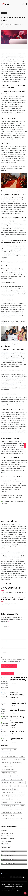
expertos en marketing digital (17, 154)
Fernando (13, 683)
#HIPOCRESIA (5, 762)
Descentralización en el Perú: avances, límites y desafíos (18, 702)
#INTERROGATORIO (16, 762)
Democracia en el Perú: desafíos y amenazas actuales (16, 723)
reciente (7, 673)
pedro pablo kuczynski (7, 818)
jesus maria (18, 802)
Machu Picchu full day (6, 841)
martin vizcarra (17, 812)
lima (3, 809)
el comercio (21, 795)
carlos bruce (23, 785)
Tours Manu (4, 830)
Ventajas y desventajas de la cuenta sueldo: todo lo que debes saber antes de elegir (18, 679)
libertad (22, 805)
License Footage (12, 890)
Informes (4, 13)
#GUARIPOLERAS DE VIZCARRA (18, 759)
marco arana (10, 809)
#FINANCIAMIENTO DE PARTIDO (9, 756)
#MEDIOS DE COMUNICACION (9, 772)
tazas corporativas (13, 426)
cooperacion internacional (8, 792)
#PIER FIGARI (5, 779)
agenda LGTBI (21, 782)
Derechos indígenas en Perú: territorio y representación (18, 709)
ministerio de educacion (8, 815)
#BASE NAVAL (5, 749)
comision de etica (6, 789)
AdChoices (4, 886)
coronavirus (20, 792)
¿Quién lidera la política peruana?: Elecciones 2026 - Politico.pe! (13, 598)
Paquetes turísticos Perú (7, 838)
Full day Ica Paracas (6, 844)
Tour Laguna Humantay (6, 836)
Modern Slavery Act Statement (15, 886)
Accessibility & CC (19, 884)
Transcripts (4, 890)
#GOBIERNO (5, 759)
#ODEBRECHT (15, 776)
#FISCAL (22, 756)
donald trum (12, 795)
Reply (2, 590)
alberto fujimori (6, 785)
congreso (15, 789)
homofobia (4, 802)
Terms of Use (11, 884)
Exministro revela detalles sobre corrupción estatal (17, 730)
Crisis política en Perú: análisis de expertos (16, 739)
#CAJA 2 (13, 749)
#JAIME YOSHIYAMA (7, 766)
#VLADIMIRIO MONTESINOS (8, 782)
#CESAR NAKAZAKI (6, 753)
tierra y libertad (19, 818)
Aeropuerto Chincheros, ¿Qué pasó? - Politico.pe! (11, 587)
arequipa (14, 785)
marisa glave (19, 809)
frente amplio (5, 799)
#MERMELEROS (5, 776)
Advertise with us (6, 888)
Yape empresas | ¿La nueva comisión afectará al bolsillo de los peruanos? (13, 168)
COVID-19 (4, 795)
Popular (20, 673)
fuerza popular (14, 799)
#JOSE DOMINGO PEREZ (8, 769)
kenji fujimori (15, 805)
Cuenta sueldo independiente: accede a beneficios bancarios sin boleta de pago (17, 695)
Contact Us (3, 884)
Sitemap (19, 890)
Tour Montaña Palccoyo (7, 833)
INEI (11, 802)
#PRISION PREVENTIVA (16, 779)
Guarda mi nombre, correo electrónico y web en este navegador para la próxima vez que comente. (13, 660)
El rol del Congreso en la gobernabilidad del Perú (17, 717)
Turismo (4, 822)
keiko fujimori (5, 805)
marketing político (6, 812)
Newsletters (20, 888)
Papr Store (13, 888)
